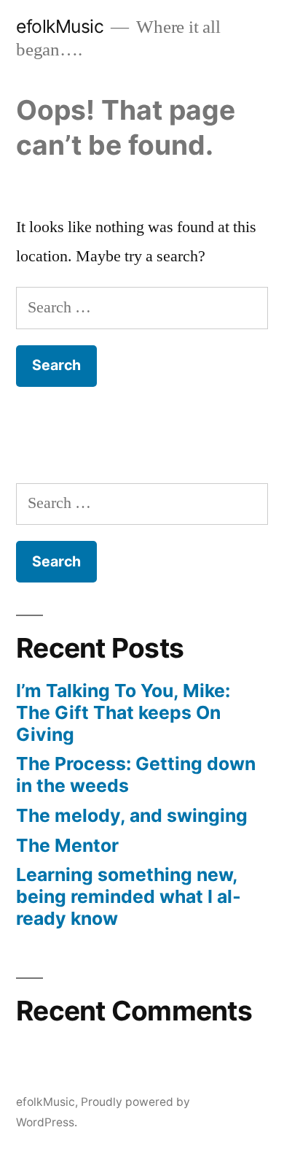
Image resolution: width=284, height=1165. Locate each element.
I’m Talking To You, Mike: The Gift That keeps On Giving (123, 712)
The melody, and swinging (132, 815)
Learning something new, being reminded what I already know (128, 896)
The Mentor (67, 845)
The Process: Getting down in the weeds (136, 774)
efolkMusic (59, 26)
